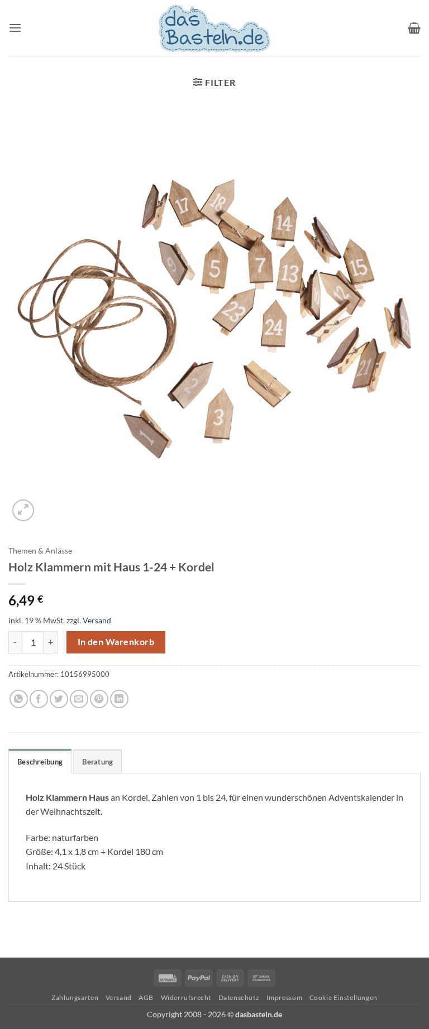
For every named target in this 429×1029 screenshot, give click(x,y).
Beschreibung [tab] (40, 761)
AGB (146, 997)
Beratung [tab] (97, 761)
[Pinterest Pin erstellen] (99, 699)
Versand (97, 620)
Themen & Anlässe (40, 550)
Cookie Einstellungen (343, 997)
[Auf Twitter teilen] (59, 699)
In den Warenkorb (116, 642)
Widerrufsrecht (186, 997)
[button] (15, 27)
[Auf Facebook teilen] (39, 699)
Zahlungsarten (74, 997)
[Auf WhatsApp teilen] (18, 699)
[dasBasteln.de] (214, 28)
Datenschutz (239, 997)
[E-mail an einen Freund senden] (79, 699)
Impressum (284, 997)
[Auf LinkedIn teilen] (119, 699)
